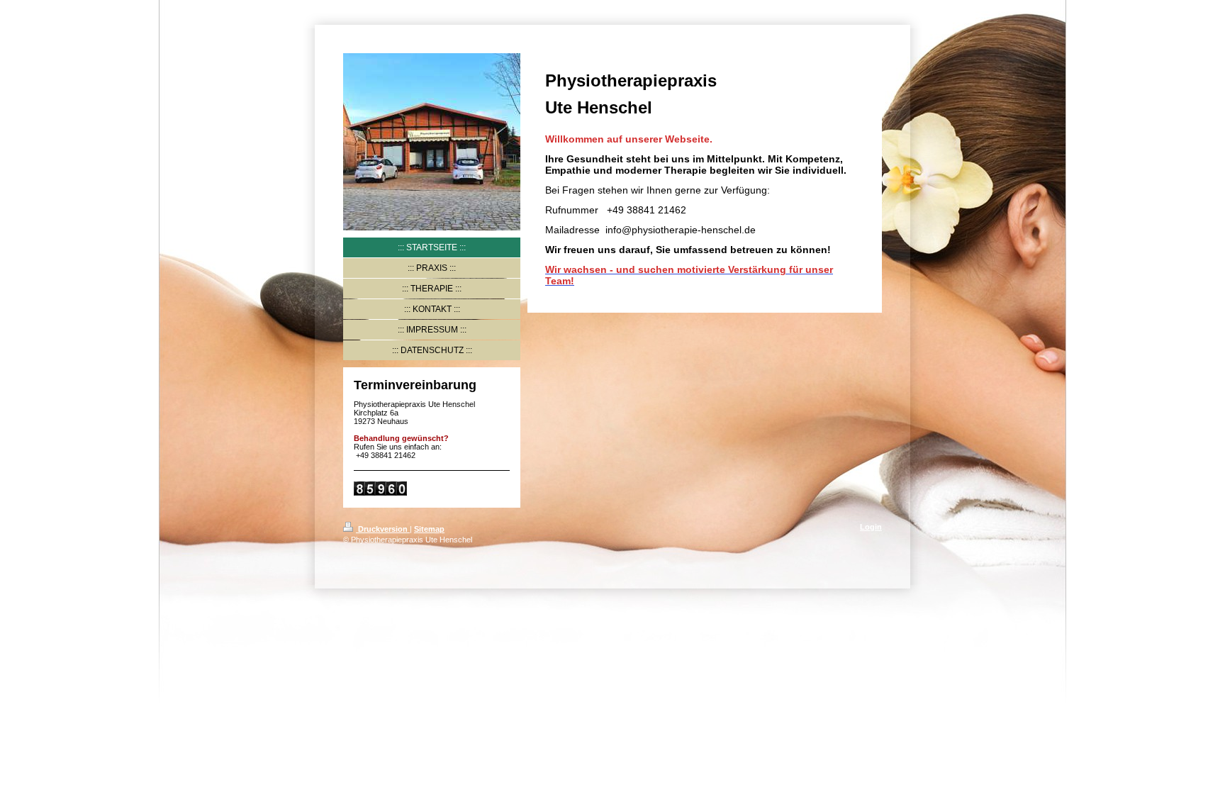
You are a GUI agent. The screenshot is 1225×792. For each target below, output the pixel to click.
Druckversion (383, 529)
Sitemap (429, 529)
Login (871, 527)
